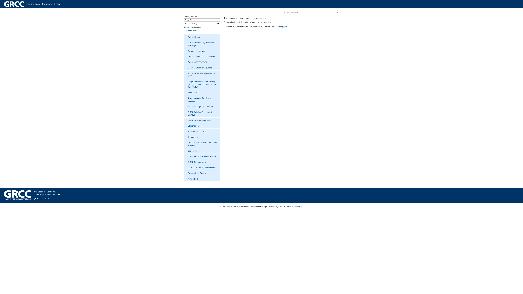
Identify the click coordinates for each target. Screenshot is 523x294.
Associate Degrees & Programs (201, 106)
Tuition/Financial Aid (196, 131)
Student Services (195, 125)
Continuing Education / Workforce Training (202, 144)
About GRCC (193, 92)
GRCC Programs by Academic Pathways (201, 44)
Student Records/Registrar (199, 120)
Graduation (193, 137)
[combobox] (312, 12)
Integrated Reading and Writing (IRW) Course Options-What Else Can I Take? (202, 84)
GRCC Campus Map (197, 162)
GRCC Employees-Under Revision (203, 156)
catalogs (226, 206)
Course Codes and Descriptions (201, 56)
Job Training (193, 150)
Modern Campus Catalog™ (290, 206)
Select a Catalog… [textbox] (292, 12)
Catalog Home (194, 37)
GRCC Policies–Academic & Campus (200, 113)
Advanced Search (191, 30)
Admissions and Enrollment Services (199, 99)
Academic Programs (196, 51)
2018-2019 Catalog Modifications (202, 167)
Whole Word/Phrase (194, 27)
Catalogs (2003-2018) (197, 62)
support (283, 26)
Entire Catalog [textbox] (190, 20)
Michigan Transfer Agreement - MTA (201, 74)
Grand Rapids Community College (38, 4)
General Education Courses (200, 67)
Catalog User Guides (197, 173)
